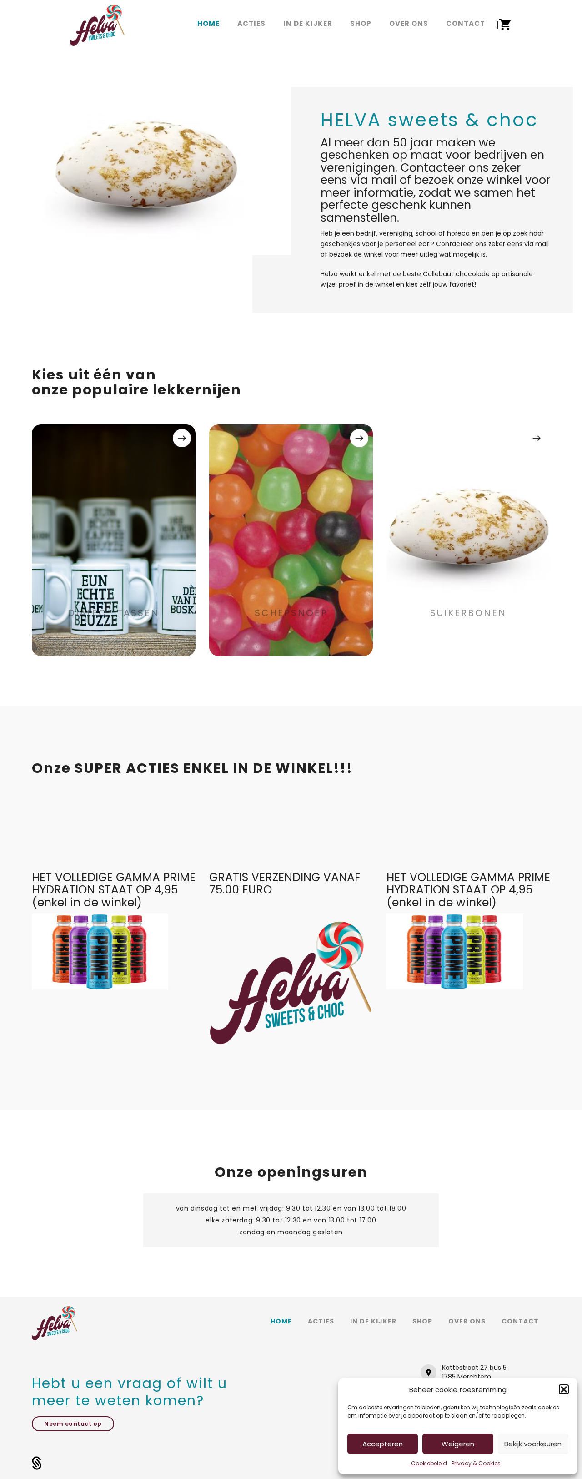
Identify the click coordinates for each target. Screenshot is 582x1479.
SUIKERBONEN (468, 612)
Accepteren (382, 1444)
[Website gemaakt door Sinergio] (37, 1462)
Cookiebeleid (429, 1463)
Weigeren (458, 1444)
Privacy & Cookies (476, 1463)
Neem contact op (73, 1424)
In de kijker (373, 1321)
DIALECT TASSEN (113, 612)
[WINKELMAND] (505, 24)
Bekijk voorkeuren (533, 1444)
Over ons (467, 1321)
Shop (422, 1321)
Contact (520, 1321)
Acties (321, 1321)
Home (281, 1321)
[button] (563, 1389)
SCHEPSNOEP (291, 612)
